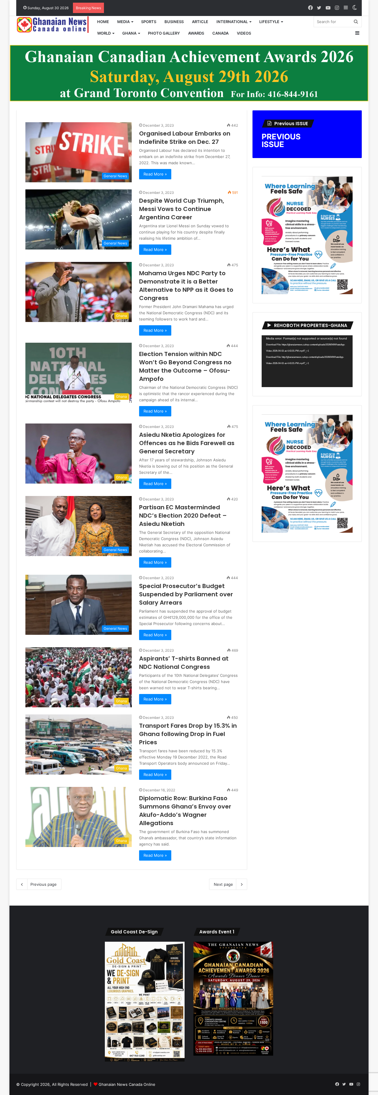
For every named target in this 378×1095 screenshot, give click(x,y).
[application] (307, 361)
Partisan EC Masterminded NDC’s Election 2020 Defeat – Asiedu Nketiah (183, 515)
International (232, 21)
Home (103, 21)
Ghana (129, 33)
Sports (148, 21)
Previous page (43, 884)
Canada (220, 33)
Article (200, 21)
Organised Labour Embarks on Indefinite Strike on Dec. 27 (184, 137)
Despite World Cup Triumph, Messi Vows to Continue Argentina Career (181, 209)
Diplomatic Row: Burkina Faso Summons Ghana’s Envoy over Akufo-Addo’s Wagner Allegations (185, 810)
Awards (196, 33)
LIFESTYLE (269, 21)
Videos (244, 33)
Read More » (155, 174)
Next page (223, 884)
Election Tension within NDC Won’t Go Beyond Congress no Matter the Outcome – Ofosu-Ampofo (185, 366)
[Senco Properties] (189, 72)
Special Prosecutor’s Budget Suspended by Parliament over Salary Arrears (186, 594)
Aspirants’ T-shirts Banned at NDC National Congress (184, 662)
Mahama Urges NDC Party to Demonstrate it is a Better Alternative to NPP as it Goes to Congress (186, 285)
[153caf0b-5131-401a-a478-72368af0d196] (233, 1054)
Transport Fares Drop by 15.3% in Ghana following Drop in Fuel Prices (188, 734)
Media (123, 21)
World (104, 33)
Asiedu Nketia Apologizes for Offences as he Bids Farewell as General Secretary (186, 443)
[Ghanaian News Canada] (54, 24)
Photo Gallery (164, 33)
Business (174, 21)
